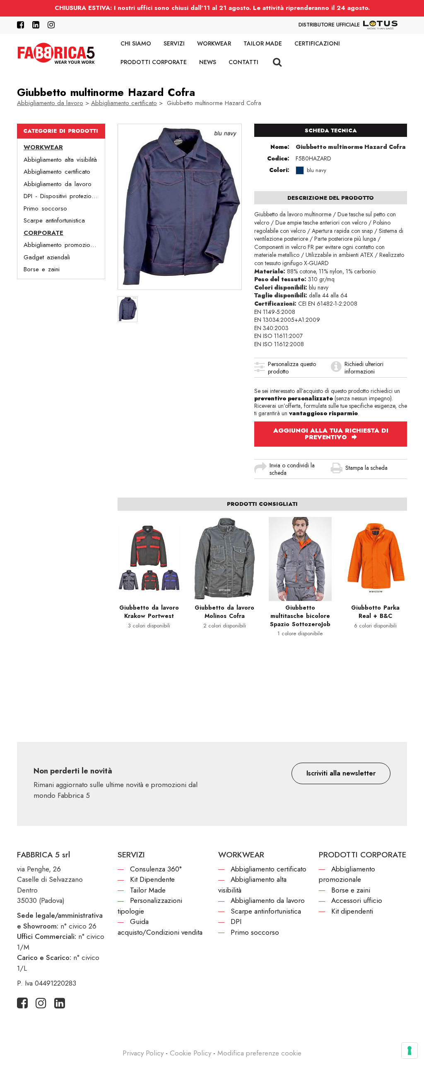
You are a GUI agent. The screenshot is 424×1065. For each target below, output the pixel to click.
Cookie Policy (190, 1053)
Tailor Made (262, 43)
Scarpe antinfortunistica (54, 220)
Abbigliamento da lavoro (50, 103)
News (207, 62)
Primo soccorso (45, 208)
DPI (236, 921)
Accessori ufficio (356, 900)
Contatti (243, 62)
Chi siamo (135, 43)
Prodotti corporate (153, 62)
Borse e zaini (42, 269)
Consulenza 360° (156, 869)
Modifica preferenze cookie (259, 1053)
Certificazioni (317, 43)
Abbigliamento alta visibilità (60, 159)
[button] (341, 773)
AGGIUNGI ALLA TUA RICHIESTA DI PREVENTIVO (330, 434)
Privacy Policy (143, 1053)
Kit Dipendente (152, 879)
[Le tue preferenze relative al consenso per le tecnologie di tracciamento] (409, 1050)
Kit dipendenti (352, 911)
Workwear (214, 43)
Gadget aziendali (47, 257)
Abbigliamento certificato (124, 103)
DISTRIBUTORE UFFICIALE (329, 25)
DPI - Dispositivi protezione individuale (64, 196)
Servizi (174, 43)
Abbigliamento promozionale (62, 244)
